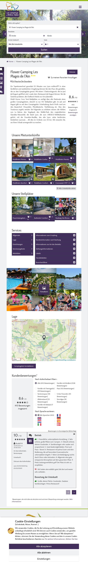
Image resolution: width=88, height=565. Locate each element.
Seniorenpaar (44, 395)
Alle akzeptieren (44, 546)
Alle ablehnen (44, 552)
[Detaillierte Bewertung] (30, 441)
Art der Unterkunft (13, 40)
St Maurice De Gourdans (22, 81)
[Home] (12, 6)
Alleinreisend (44, 400)
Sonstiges (62, 400)
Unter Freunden (64, 395)
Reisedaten (11, 32)
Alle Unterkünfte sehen (67, 188)
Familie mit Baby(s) (45, 406)
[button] (44, 337)
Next (82, 33)
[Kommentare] (30, 435)
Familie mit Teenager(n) (46, 389)
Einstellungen (44, 558)
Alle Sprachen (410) (47, 415)
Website (72, 72)
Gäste (45, 40)
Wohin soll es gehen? (14, 23)
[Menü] (80, 7)
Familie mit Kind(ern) (66, 384)
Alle (46, 383)
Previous (5, 33)
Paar (65, 388)
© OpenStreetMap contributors (64, 360)
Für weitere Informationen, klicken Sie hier (61, 539)
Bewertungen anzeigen (73, 113)
